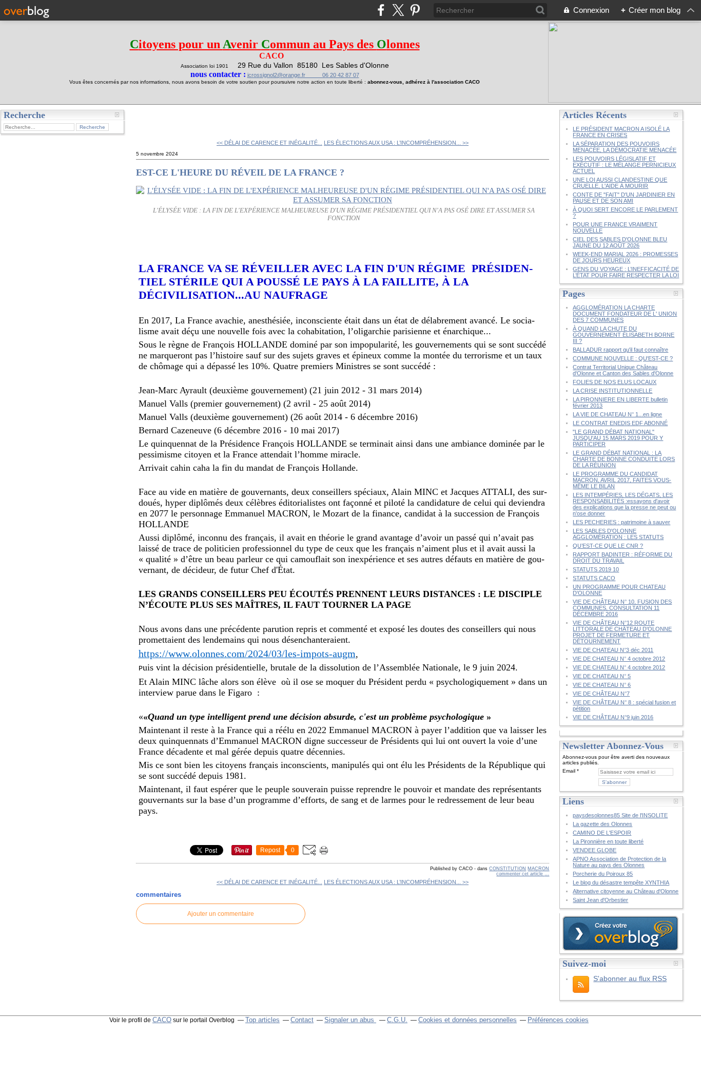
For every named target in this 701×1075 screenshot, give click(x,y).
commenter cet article (520, 873)
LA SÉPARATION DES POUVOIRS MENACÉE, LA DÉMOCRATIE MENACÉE (624, 147)
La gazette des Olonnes (602, 824)
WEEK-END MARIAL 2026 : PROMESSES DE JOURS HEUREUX (625, 257)
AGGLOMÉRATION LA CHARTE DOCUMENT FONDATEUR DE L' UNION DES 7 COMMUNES (625, 313)
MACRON (538, 868)
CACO (161, 1020)
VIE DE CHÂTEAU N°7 (601, 693)
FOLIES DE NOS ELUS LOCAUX (614, 382)
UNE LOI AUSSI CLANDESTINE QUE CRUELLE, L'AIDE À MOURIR (620, 183)
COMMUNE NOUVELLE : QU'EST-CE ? (623, 358)
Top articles (262, 1020)
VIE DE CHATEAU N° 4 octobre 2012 (619, 659)
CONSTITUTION (507, 868)
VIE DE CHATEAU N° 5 (602, 676)
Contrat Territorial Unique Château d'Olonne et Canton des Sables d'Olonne (623, 370)
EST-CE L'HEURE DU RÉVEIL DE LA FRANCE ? (240, 172)
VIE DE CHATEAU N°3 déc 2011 (613, 650)
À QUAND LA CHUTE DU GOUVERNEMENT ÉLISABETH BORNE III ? (623, 334)
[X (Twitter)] (398, 10)
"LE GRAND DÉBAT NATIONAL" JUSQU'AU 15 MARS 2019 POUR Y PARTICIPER (618, 438)
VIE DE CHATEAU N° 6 (602, 685)
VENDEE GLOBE (594, 850)
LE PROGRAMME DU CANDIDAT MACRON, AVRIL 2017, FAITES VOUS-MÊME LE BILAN (622, 480)
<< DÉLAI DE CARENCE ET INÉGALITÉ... (269, 143)
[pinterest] (414, 10)
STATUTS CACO (594, 578)
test (149, 118)
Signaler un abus (350, 1020)
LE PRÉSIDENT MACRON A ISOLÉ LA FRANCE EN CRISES (621, 132)
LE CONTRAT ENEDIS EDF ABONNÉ (620, 423)
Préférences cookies (558, 1020)
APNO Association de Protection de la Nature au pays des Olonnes (619, 862)
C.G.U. (397, 1020)
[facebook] (381, 10)
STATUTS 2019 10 (596, 569)
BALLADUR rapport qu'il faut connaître (620, 350)
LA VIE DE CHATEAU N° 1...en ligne (617, 414)
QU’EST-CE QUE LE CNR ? (608, 546)
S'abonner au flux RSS (630, 978)
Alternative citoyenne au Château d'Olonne (625, 891)
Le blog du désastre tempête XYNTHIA (621, 882)
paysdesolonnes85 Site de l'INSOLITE (620, 815)
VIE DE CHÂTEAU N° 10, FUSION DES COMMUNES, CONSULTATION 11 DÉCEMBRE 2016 (622, 608)
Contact (302, 1020)
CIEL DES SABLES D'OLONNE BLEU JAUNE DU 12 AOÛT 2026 (620, 242)
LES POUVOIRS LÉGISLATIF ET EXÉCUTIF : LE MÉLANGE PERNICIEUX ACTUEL (624, 165)
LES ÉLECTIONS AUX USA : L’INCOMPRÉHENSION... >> (396, 143)
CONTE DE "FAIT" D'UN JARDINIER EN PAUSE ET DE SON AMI (624, 197)
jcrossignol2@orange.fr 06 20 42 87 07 (303, 75)
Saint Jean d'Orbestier (600, 900)
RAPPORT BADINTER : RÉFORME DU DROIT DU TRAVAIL (622, 557)
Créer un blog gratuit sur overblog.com (620, 933)
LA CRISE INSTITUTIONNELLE (612, 391)
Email (568, 771)
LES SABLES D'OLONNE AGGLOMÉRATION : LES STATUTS (618, 534)
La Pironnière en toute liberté (608, 841)
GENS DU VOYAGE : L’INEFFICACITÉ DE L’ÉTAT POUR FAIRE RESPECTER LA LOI (626, 272)
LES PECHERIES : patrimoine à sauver (621, 522)
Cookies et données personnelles (467, 1020)
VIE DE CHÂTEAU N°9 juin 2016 (613, 717)
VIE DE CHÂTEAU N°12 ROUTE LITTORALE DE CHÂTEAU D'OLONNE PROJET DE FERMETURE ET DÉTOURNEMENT (622, 632)
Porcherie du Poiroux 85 (603, 874)
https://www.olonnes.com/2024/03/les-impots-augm (247, 653)
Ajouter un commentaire (220, 913)
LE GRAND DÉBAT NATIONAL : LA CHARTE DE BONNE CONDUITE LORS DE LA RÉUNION (624, 459)
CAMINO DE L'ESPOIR (602, 833)
